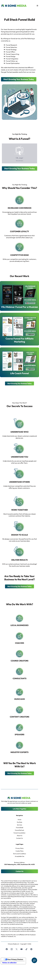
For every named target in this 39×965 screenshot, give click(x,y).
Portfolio (19, 822)
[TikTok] (26, 949)
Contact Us (19, 838)
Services (19, 825)
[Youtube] (21, 949)
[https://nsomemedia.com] (14, 5)
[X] (16, 949)
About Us (19, 835)
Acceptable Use (19, 856)
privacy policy (16, 931)
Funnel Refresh (19, 830)
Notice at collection (9, 963)
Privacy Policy (20, 848)
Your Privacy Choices (15, 959)
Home (19, 819)
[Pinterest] (31, 949)
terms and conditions (29, 931)
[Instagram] (11, 949)
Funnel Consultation (19, 833)
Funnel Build (19, 827)
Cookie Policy (19, 851)
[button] (37, 5)
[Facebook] (6, 949)
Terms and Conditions (19, 854)
